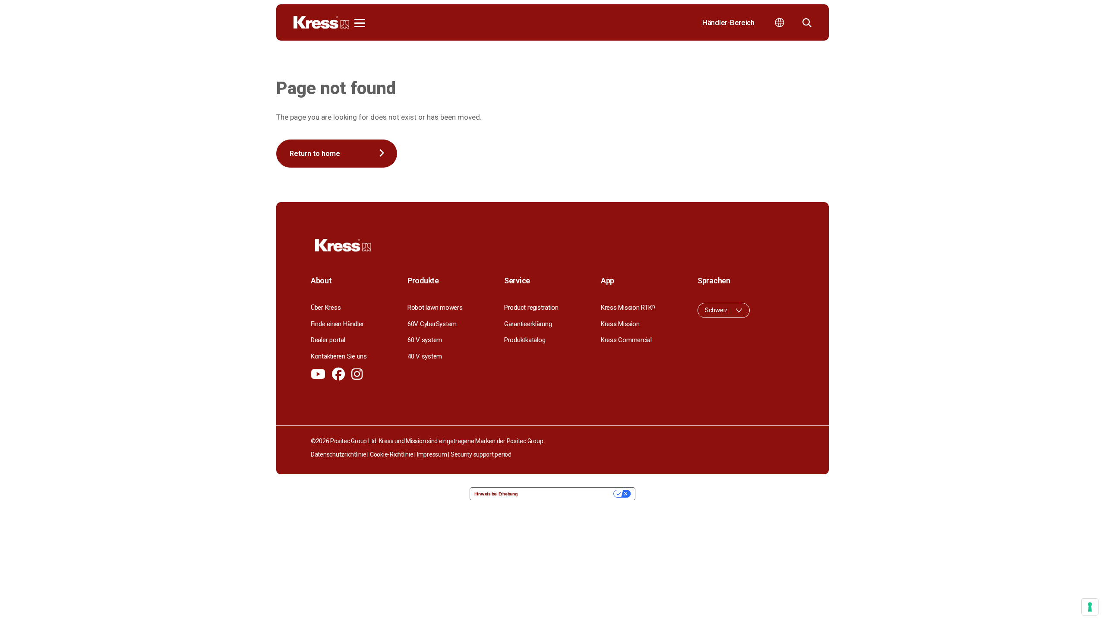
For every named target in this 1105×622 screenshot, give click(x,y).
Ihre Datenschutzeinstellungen (568, 493)
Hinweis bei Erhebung (496, 493)
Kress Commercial (626, 340)
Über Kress (326, 307)
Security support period (481, 454)
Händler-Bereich (728, 22)
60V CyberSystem (432, 324)
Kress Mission (620, 324)
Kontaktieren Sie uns (339, 356)
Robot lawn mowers (435, 307)
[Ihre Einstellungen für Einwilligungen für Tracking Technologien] (1090, 607)
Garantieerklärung (528, 324)
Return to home (315, 153)
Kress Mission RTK (628, 307)
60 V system (424, 340)
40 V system (424, 356)
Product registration (531, 307)
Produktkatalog (524, 340)
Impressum (432, 454)
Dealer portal (328, 340)
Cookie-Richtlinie (392, 454)
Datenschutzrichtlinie (338, 454)
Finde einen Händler (337, 324)
